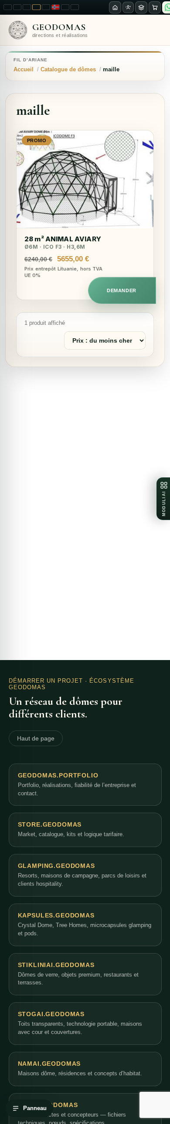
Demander (121, 290)
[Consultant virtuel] (128, 7)
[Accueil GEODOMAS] (115, 7)
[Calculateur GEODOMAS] (141, 7)
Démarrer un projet (46, 680)
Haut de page (35, 738)
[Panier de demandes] (155, 7)
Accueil (24, 69)
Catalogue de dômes (68, 69)
